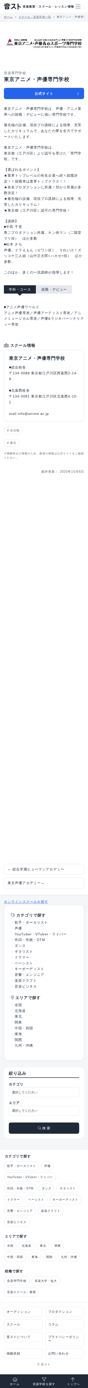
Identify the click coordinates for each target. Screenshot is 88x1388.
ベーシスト (24, 963)
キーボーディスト (29, 969)
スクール (13, 1324)
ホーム (14, 1384)
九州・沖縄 (24, 1045)
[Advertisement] (44, 669)
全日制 (15, 430)
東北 (18, 1016)
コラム (53, 1324)
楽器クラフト (26, 980)
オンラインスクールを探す (26, 902)
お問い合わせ (58, 1353)
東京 (13, 443)
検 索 (45, 1128)
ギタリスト (24, 951)
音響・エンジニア (29, 975)
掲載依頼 (13, 1353)
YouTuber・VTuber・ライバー (41, 934)
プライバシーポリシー (63, 1339)
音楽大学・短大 (46, 1281)
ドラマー (22, 957)
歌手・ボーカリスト (31, 922)
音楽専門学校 (16, 1281)
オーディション (19, 1312)
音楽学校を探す (44, 1384)
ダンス (20, 946)
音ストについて (19, 1337)
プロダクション (60, 1312)
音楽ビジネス (26, 986)
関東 (18, 1022)
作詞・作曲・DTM (30, 940)
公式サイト (44, 93)
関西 (18, 1040)
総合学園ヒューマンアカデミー (36, 869)
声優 (18, 928)
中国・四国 (24, 1028)
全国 (18, 1005)
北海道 (20, 1011)
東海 (18, 1034)
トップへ (73, 1384)
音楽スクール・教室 (21, 1292)
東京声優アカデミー (26, 883)
